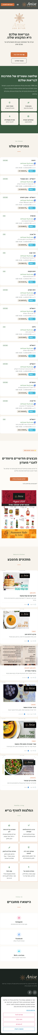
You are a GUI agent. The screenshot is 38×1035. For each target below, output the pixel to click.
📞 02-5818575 (23, 189)
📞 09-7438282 (23, 171)
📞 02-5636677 (23, 208)
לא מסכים (19, 1024)
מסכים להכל (19, 1015)
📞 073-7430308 (22, 411)
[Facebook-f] (29, 992)
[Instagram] (34, 992)
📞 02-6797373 (23, 374)
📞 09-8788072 (23, 263)
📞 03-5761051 (23, 282)
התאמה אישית (19, 1029)
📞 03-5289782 (23, 300)
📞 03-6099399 (23, 245)
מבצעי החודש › (19, 61)
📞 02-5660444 (23, 356)
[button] (17, 4)
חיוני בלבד (19, 1019)
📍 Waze (32, 171)
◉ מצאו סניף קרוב (19, 55)
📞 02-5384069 (23, 319)
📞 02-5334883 (23, 226)
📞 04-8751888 (23, 337)
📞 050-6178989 (22, 430)
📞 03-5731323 (23, 393)
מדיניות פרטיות (30, 1010)
